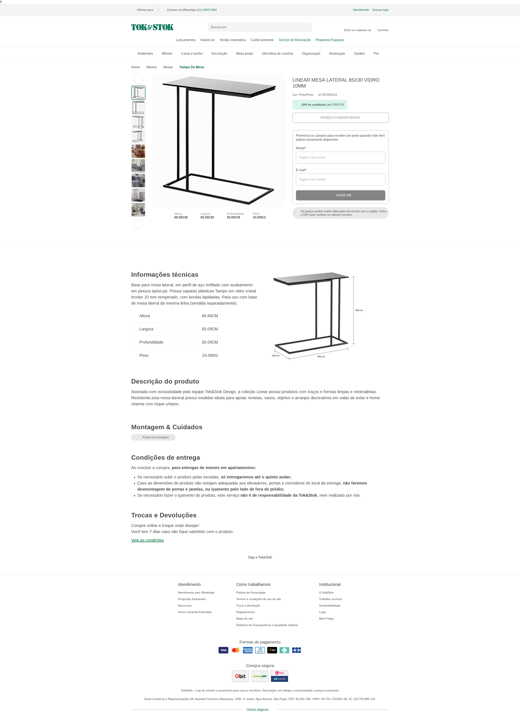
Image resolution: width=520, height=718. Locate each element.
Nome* (301, 148)
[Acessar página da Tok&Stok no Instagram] (254, 565)
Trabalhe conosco (330, 599)
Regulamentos (245, 612)
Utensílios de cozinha (277, 53)
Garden (359, 53)
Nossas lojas (381, 9)
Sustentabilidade (329, 605)
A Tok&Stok (326, 592)
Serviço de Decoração (295, 40)
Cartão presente (262, 40)
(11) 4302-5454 (207, 9)
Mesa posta (244, 53)
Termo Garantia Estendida (195, 612)
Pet (376, 53)
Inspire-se (207, 40)
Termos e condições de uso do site (258, 599)
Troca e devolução (248, 605)
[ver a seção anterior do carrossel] (138, 79)
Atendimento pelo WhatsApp (196, 592)
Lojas (322, 612)
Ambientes (145, 53)
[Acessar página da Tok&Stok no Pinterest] (265, 565)
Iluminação (337, 53)
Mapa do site (244, 618)
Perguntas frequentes (192, 599)
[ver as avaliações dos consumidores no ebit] (240, 676)
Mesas (168, 67)
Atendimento (361, 9)
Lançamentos (186, 40)
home (135, 67)
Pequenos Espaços (330, 40)
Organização (311, 53)
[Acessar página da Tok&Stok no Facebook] (243, 565)
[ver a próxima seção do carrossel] (138, 224)
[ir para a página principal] (152, 27)
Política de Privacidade (250, 592)
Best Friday (326, 618)
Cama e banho (192, 53)
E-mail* (301, 170)
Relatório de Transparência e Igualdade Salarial (267, 625)
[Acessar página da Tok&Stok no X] (277, 565)
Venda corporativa (233, 40)
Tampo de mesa (191, 67)
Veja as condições (147, 540)
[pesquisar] (306, 27)
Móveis (167, 53)
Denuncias (185, 605)
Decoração (219, 53)
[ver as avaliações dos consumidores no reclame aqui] (260, 676)
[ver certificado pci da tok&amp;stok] (279, 676)
